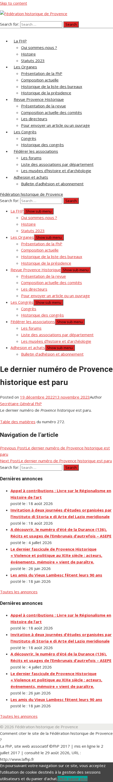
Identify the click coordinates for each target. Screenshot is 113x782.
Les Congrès (25, 131)
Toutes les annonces (19, 591)
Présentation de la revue (43, 105)
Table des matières (17, 421)
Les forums (31, 157)
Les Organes (25, 66)
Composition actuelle (40, 80)
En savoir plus (75, 778)
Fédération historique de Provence (31, 194)
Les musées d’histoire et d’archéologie (56, 170)
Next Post (56, 460)
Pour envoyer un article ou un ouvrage (55, 125)
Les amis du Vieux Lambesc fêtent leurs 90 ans (56, 575)
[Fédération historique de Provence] (3, 30)
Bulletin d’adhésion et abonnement (52, 183)
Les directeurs (34, 118)
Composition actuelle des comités (51, 112)
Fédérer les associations (36, 151)
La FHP (20, 41)
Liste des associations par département (57, 164)
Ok (60, 778)
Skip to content (13, 3)
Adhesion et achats (31, 177)
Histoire (28, 54)
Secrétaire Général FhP (21, 403)
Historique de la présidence (46, 92)
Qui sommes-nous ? (39, 47)
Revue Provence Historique (39, 99)
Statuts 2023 (33, 60)
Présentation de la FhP (41, 73)
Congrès (28, 138)
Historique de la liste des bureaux (51, 86)
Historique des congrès (42, 144)
